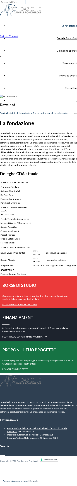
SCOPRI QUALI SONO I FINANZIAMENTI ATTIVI (24, 336)
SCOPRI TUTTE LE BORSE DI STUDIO (19, 304)
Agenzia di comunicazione (15, 481)
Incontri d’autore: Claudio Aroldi (22, 434)
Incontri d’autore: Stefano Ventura (23, 438)
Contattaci (71, 87)
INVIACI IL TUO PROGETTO (15, 369)
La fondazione (69, 25)
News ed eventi (68, 75)
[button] (75, 113)
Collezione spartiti (67, 50)
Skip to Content (9, 36)
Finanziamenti (69, 63)
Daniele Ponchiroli (67, 38)
